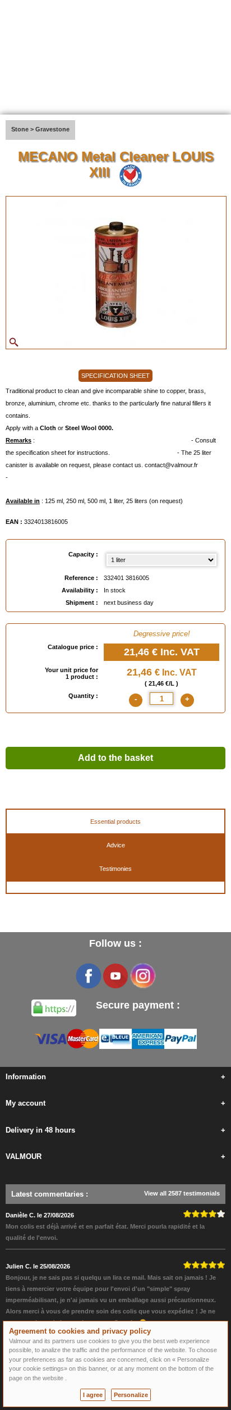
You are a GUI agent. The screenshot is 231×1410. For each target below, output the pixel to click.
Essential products (115, 821)
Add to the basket (115, 758)
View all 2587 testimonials (182, 1193)
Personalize (131, 1394)
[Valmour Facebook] (88, 975)
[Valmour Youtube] (115, 975)
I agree (93, 1394)
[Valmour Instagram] (142, 975)
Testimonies (115, 868)
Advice (116, 845)
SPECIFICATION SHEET (115, 375)
